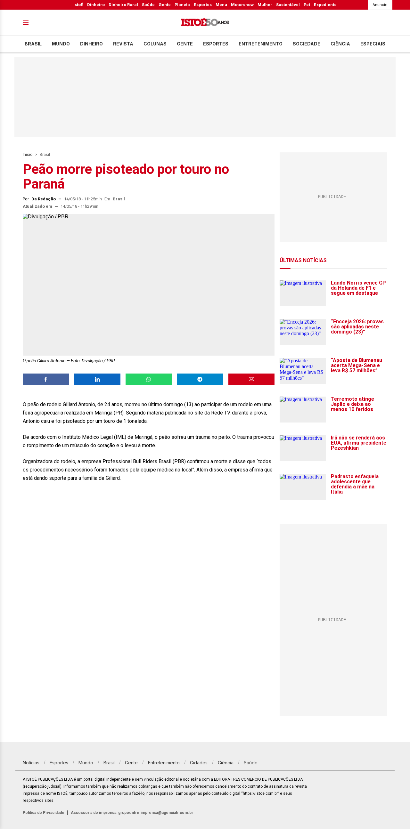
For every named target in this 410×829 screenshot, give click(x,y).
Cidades (199, 762)
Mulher (265, 4)
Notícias (31, 762)
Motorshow (242, 4)
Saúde (148, 4)
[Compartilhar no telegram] (200, 379)
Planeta (182, 4)
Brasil (33, 43)
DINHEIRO (91, 43)
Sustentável (288, 4)
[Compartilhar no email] (251, 379)
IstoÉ (78, 4)
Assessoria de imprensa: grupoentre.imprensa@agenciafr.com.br (132, 812)
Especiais (372, 43)
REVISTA (123, 43)
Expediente (325, 4)
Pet (307, 4)
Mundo (61, 43)
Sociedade (306, 43)
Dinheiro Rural (123, 4)
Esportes (203, 4)
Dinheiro (96, 4)
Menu (221, 4)
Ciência (340, 43)
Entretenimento (261, 43)
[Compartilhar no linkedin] (97, 379)
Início (27, 154)
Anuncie (380, 4)
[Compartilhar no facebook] (46, 379)
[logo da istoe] (205, 23)
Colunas (155, 43)
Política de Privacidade (43, 812)
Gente (165, 4)
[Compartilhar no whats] (149, 379)
